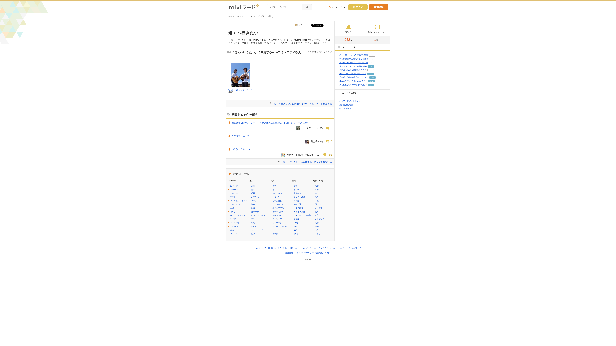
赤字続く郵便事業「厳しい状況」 (353, 77)
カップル (318, 208)
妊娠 (317, 226)
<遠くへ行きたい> (241, 149)
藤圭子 (314, 141)
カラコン (276, 197)
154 (371, 85)
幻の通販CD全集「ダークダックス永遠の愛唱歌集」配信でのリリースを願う (270, 122)
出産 (317, 230)
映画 (253, 234)
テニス (233, 197)
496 (330, 154)
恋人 (317, 197)
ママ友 (296, 219)
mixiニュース (344, 248)
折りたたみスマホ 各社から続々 (353, 85)
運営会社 (289, 253)
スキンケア (277, 219)
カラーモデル (278, 212)
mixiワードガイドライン (349, 101)
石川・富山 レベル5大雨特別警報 (353, 55)
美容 (274, 186)
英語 (253, 219)
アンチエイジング (280, 226)
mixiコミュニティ (320, 248)
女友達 (296, 201)
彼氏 (317, 212)
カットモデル (278, 204)
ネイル (275, 190)
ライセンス (282, 248)
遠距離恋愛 (319, 219)
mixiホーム (233, 16)
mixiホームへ (338, 7)
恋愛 (317, 186)
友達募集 (297, 193)
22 (371, 70)
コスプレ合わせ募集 (302, 215)
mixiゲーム (306, 248)
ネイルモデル (278, 208)
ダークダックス (309, 128)
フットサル (235, 204)
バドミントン (236, 223)
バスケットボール (237, 215)
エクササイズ (278, 215)
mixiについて (260, 248)
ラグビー (234, 219)
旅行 (253, 204)
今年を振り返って (241, 136)
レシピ (254, 226)
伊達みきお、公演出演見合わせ (352, 74)
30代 (296, 230)
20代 (296, 226)
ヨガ (274, 230)
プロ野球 (234, 190)
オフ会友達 (298, 208)
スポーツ (234, 186)
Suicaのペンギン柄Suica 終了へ (353, 81)
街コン (318, 193)
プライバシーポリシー (304, 253)
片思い (318, 201)
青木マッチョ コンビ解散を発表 (353, 66)
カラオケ (255, 212)
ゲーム (254, 201)
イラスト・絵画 (258, 215)
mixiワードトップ (251, 16)
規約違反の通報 (346, 105)
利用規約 (272, 248)
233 (372, 77)
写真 (253, 208)
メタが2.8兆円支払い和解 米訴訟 (353, 63)
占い (253, 190)
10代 (296, 223)
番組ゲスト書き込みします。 (301, 154)
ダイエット (277, 193)
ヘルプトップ (345, 108)
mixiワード (356, 248)
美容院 (275, 234)
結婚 (317, 223)
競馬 (253, 193)
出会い (318, 190)
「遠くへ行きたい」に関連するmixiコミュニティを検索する (302, 103)
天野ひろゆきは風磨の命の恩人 (352, 70)
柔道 (232, 230)
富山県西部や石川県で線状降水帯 (353, 59)
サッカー (234, 193)
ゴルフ (233, 212)
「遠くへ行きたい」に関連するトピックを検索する (306, 162)
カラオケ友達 (299, 212)
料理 (253, 223)
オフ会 (296, 190)
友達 (295, 186)
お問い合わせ (294, 248)
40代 (296, 234)
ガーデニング (257, 230)
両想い (318, 204)
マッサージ (277, 223)
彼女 (317, 215)
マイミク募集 (299, 197)
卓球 (232, 208)
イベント (333, 248)
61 (371, 66)
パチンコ (255, 197)
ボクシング (235, 226)
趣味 (253, 186)
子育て (318, 234)
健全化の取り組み (323, 253)
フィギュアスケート (238, 201)
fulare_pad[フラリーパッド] (240, 90)
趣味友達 (297, 204)
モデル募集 (277, 201)
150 (371, 81)
